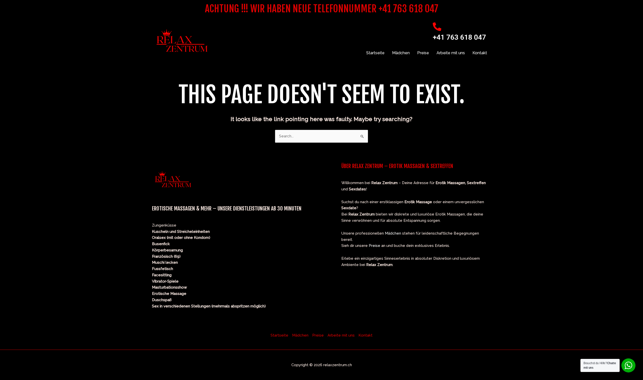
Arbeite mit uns (451, 52)
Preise (423, 52)
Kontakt (479, 52)
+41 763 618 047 (459, 37)
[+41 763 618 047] (437, 26)
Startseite (375, 52)
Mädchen (401, 52)
